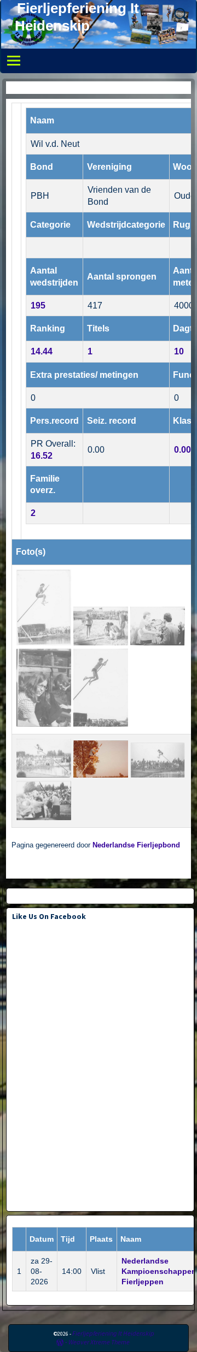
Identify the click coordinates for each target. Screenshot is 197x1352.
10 (179, 351)
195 (38, 305)
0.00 (182, 449)
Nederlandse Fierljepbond (136, 845)
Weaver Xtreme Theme (99, 1342)
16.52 (42, 455)
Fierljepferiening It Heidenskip (113, 1333)
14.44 (42, 351)
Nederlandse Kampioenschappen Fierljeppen (158, 1271)
